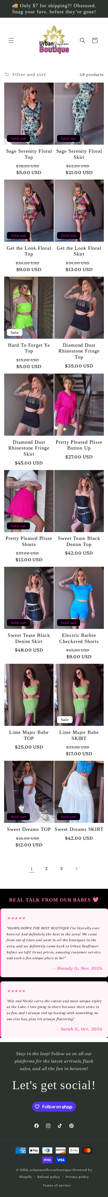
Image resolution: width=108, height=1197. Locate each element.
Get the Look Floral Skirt (79, 251)
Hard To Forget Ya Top (29, 348)
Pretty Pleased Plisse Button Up (79, 445)
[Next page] (76, 868)
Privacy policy (77, 1177)
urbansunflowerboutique (50, 1170)
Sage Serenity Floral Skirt (79, 154)
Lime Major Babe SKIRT (79, 735)
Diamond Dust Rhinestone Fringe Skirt (28, 448)
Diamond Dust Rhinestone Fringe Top (78, 351)
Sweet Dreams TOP (29, 829)
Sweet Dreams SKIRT (79, 829)
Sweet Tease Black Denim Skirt (29, 638)
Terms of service (57, 1185)
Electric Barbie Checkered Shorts (79, 638)
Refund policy (48, 1177)
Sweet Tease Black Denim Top (79, 541)
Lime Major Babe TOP (29, 735)
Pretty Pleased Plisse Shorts (29, 541)
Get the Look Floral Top (29, 251)
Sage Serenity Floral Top (29, 154)
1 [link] (32, 868)
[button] (11, 40)
